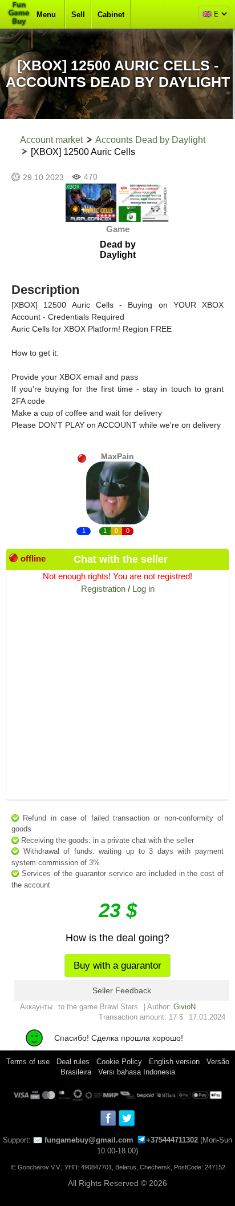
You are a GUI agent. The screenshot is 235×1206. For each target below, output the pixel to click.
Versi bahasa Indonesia (136, 1072)
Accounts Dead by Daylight (150, 140)
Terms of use (28, 1061)
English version (174, 1061)
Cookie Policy (119, 1061)
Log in (143, 589)
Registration (103, 589)
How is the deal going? (117, 938)
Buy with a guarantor (117, 965)
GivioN (184, 1006)
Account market (51, 140)
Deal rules (73, 1061)
